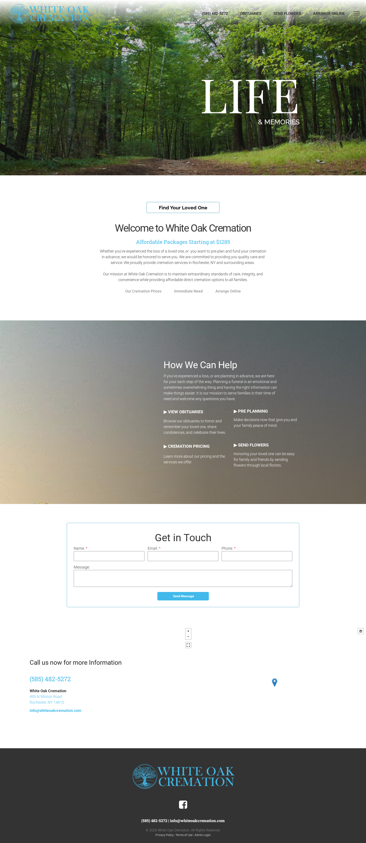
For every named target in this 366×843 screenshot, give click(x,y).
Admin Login (202, 835)
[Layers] (360, 631)
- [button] (188, 636)
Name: (79, 548)
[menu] (356, 13)
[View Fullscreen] (188, 645)
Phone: (227, 548)
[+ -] (274, 687)
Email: (153, 548)
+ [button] (188, 631)
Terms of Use (184, 835)
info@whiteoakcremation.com (55, 710)
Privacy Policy (164, 835)
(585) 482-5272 (50, 679)
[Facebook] (183, 808)
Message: (82, 567)
